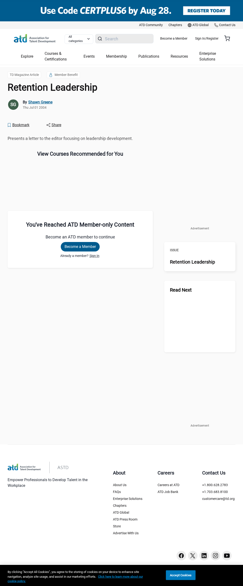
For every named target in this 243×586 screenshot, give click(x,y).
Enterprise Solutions (127, 499)
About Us (119, 485)
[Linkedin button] (204, 555)
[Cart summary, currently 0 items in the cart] (228, 38)
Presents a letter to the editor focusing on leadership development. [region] (70, 138)
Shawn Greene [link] (40, 102)
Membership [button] (116, 56)
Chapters (119, 505)
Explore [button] (27, 56)
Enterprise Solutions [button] (207, 56)
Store (117, 526)
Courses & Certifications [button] (56, 56)
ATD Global (121, 512)
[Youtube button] (227, 555)
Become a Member (173, 38)
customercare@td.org (218, 499)
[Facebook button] (181, 555)
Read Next (181, 290)
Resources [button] (179, 56)
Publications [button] (148, 56)
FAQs (117, 492)
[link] (151, 25)
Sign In (94, 256)
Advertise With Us (126, 533)
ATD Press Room (125, 519)
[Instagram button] (215, 555)
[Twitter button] (192, 555)
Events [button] (89, 56)
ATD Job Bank (168, 492)
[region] (121, 575)
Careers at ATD (168, 485)
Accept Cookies (181, 575)
